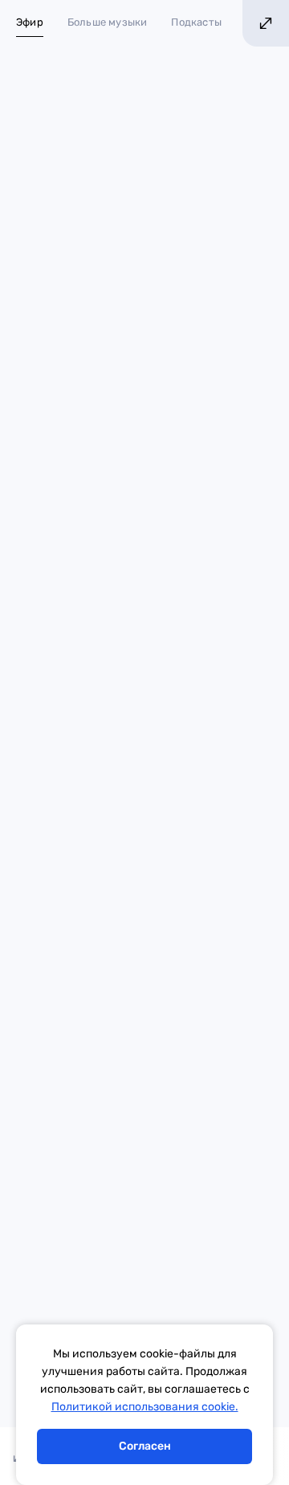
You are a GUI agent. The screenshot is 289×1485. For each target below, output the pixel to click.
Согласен (145, 1446)
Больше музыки (107, 22)
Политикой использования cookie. (144, 1407)
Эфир (29, 22)
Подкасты (196, 22)
